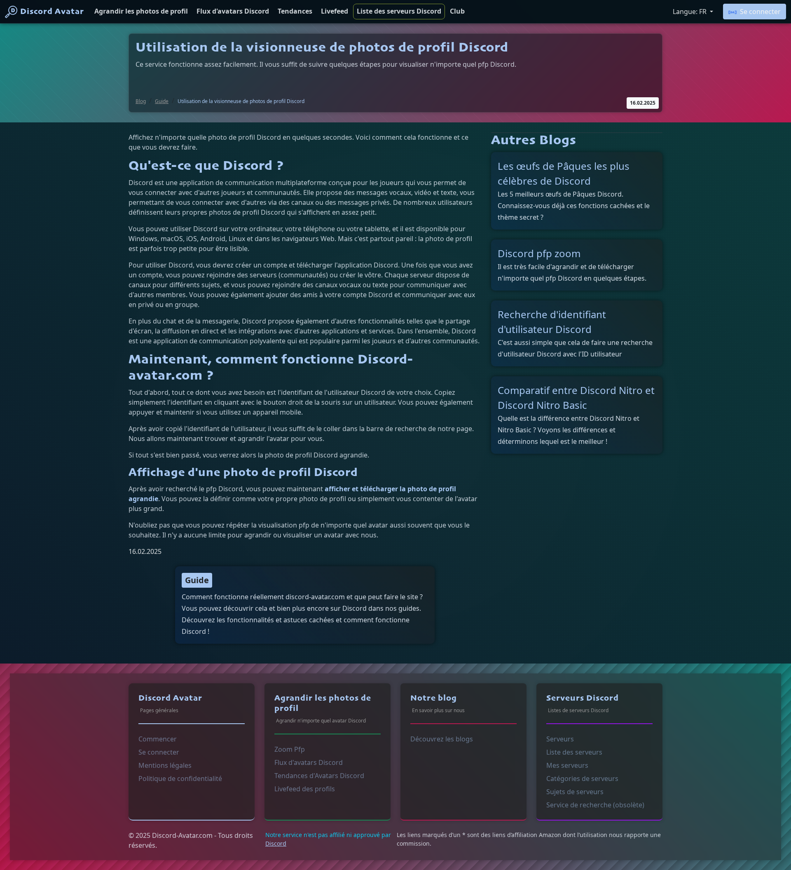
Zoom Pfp (289, 749)
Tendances (295, 11)
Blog (141, 101)
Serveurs (560, 738)
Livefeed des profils (304, 788)
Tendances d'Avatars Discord (319, 775)
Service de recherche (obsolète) (595, 804)
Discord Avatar (52, 12)
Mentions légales (165, 765)
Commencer (157, 738)
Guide (161, 101)
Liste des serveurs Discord (399, 11)
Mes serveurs (567, 765)
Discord (275, 843)
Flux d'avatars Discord (233, 11)
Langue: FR (690, 11)
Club (457, 11)
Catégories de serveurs (582, 778)
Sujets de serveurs (575, 791)
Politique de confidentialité (180, 778)
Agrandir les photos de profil (141, 11)
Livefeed (334, 11)
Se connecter (760, 11)
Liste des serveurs (574, 752)
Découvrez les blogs (441, 738)
